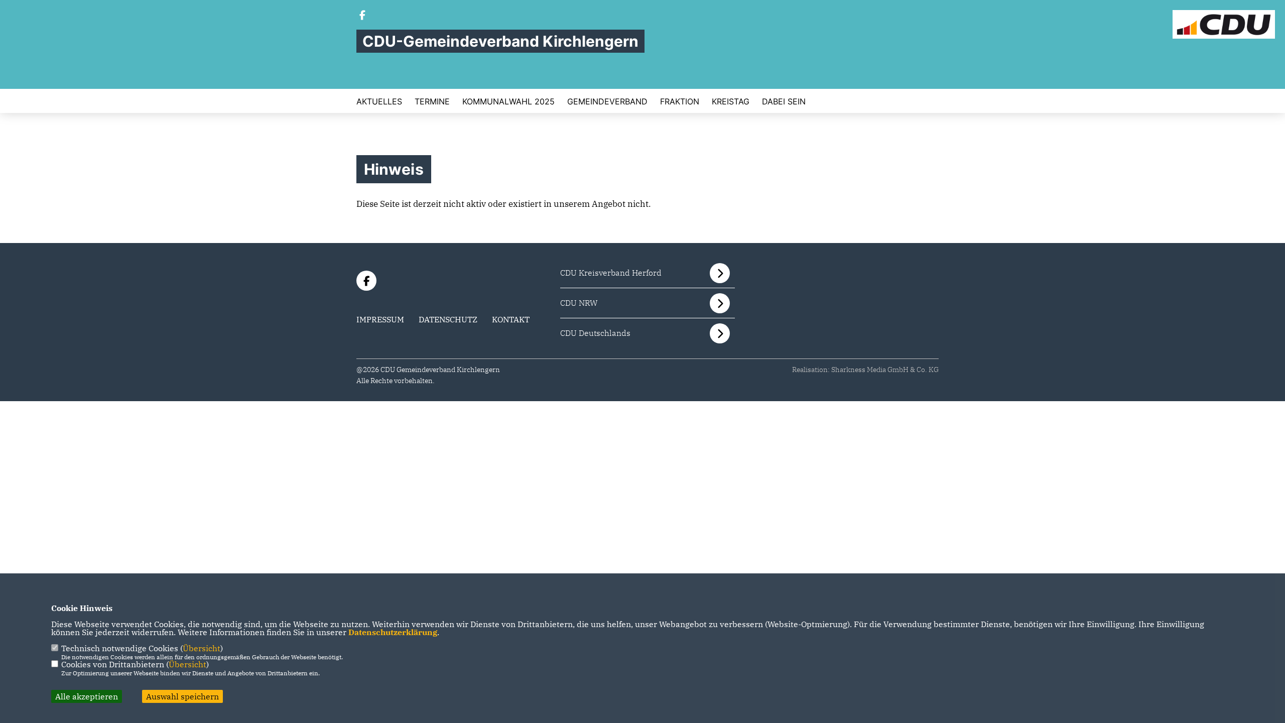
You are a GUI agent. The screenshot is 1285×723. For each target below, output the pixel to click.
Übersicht (201, 648)
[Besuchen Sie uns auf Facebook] (362, 16)
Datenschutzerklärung (392, 632)
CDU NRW (579, 303)
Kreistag (730, 101)
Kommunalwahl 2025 (508, 101)
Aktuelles (379, 101)
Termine (432, 101)
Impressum (380, 319)
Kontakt (511, 319)
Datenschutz (448, 319)
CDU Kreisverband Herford (611, 273)
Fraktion (679, 101)
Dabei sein (784, 101)
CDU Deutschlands (595, 333)
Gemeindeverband (607, 101)
